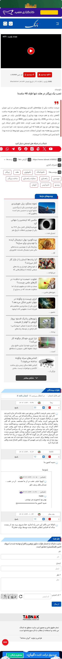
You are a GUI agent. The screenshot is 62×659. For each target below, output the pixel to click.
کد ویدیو (30, 74)
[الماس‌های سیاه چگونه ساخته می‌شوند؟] (46, 362)
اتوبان (34, 185)
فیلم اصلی (41, 83)
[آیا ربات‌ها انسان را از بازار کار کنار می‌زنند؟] (46, 263)
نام (60, 551)
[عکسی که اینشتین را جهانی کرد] (46, 224)
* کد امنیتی (56, 595)
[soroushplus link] (26, 149)
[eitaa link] (38, 149)
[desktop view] (11, 24)
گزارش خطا (22, 159)
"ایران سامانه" (25, 638)
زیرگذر (7, 172)
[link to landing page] (32, 23)
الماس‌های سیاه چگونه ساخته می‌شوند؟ (26, 360)
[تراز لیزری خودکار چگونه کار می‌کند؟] (46, 342)
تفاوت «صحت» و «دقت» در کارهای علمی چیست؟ (23, 281)
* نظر (59, 575)
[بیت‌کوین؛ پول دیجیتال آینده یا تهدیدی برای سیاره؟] (46, 244)
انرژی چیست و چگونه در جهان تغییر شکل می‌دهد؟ (24, 301)
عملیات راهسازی (29, 178)
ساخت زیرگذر (13, 178)
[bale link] (20, 149)
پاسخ (16, 408)
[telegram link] (13, 149)
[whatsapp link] (7, 149)
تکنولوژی (27, 172)
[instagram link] (32, 149)
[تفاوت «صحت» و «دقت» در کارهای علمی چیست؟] (46, 283)
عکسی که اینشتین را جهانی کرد (24, 222)
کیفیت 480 (40, 88)
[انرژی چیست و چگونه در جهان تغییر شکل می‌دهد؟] (46, 303)
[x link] (44, 149)
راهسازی (44, 178)
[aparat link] (57, 149)
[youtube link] (51, 149)
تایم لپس (45, 185)
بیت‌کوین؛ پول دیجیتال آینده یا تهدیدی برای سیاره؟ (23, 241)
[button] (31, 50)
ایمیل (58, 563)
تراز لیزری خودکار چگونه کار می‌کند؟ (24, 340)
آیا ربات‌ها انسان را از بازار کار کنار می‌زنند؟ (23, 261)
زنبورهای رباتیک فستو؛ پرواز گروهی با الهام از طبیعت (24, 320)
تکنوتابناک (41, 172)
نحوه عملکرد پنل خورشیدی (24, 204)
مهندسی (56, 178)
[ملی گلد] (31, 4)
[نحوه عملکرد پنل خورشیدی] (46, 207)
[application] (31, 51)
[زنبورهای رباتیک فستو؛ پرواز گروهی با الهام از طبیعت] (46, 322)
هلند (17, 172)
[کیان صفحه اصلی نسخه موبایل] (31, 655)
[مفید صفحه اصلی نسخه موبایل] (31, 12)
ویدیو (57, 185)
